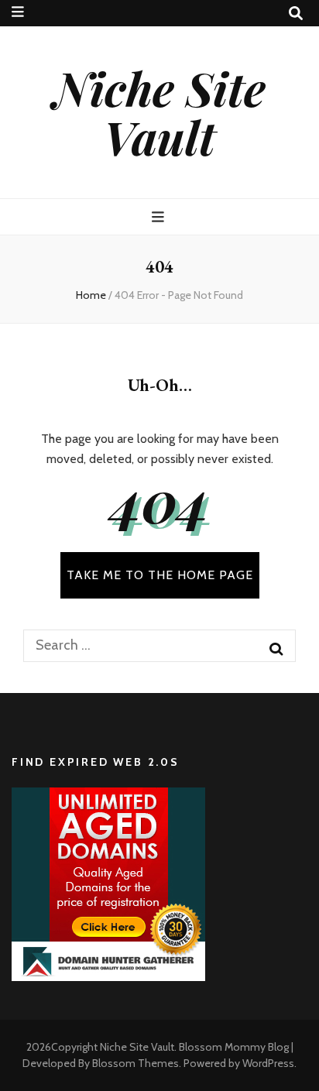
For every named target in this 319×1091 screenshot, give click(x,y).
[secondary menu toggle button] (18, 12)
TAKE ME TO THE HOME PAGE (160, 575)
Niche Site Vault (159, 112)
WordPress (268, 1063)
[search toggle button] (296, 13)
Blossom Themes (135, 1063)
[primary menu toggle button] (160, 217)
